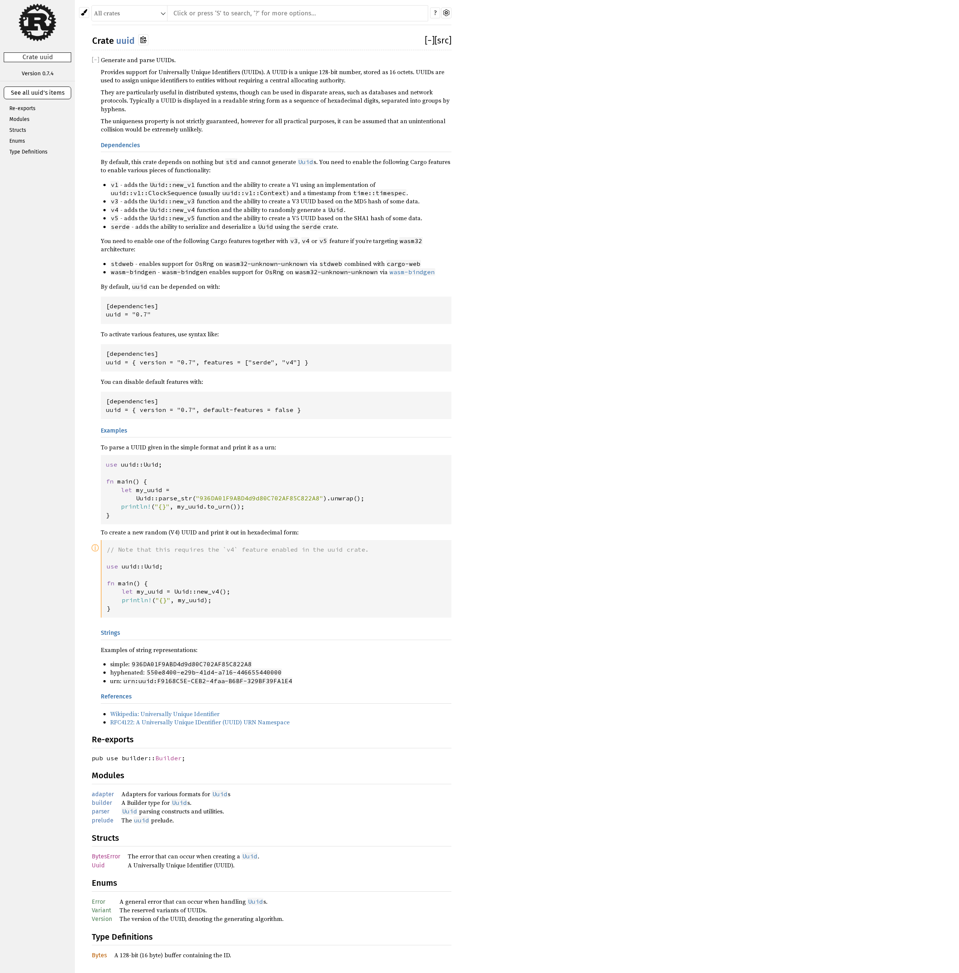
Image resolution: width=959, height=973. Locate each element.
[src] (443, 40)
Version (102, 918)
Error (98, 901)
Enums (17, 141)
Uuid (98, 865)
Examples (114, 430)
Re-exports (22, 108)
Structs (17, 130)
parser (100, 811)
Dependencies (120, 145)
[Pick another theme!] (84, 12)
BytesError (106, 856)
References (116, 696)
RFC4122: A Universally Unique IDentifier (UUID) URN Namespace (200, 722)
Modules (19, 119)
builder (102, 802)
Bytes (99, 955)
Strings (110, 632)
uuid (125, 41)
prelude (103, 820)
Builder (168, 758)
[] (430, 40)
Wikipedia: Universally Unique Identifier (165, 714)
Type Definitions (28, 152)
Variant (101, 910)
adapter (103, 794)
